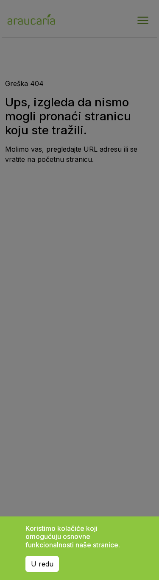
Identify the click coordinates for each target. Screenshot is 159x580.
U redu (42, 564)
